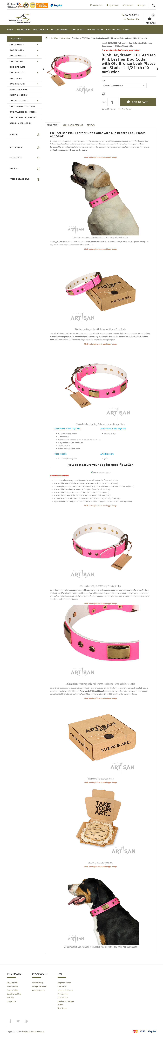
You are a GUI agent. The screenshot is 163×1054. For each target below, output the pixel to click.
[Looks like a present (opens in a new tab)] (100, 822)
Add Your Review (125, 108)
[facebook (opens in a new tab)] (10, 1021)
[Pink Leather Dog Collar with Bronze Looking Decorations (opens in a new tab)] (100, 383)
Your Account (63, 994)
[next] (157, 69)
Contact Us (133, 18)
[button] (153, 5)
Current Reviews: (108, 108)
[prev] (43, 69)
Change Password (39, 986)
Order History (37, 982)
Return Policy (12, 990)
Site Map (10, 997)
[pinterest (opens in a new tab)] (26, 1021)
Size (103, 80)
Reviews (90, 125)
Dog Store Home (64, 982)
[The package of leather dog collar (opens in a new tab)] (100, 738)
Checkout (129, 5)
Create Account (38, 990)
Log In (142, 5)
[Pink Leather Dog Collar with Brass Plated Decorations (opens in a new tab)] (100, 288)
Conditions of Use (14, 994)
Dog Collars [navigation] (54, 38)
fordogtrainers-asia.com (33, 1031)
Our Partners (63, 997)
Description (52, 125)
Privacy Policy (12, 986)
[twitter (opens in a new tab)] (18, 1021)
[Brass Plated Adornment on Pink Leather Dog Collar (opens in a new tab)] (100, 545)
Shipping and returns (73, 125)
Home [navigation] (46, 38)
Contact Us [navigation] (97, 5)
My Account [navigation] (114, 5)
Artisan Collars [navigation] (65, 38)
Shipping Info (12, 982)
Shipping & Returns (65, 990)
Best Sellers (62, 1008)
